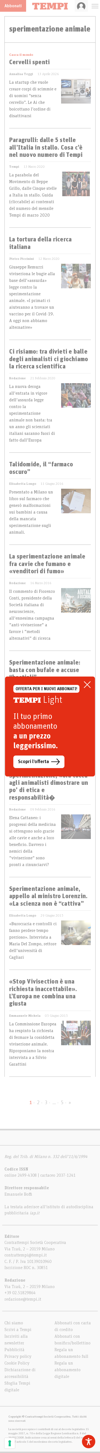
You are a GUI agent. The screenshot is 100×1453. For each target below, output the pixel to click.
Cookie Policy (16, 1363)
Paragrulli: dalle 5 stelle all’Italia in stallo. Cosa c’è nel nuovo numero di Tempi (46, 147)
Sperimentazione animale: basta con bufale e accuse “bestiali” (44, 670)
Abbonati (13, 6)
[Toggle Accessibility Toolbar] (88, 1441)
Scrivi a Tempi (17, 1329)
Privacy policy (17, 1356)
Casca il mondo (21, 54)
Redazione (17, 378)
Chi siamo (13, 1323)
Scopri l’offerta (33, 761)
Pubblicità (14, 1349)
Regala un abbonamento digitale (67, 1370)
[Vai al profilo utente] (81, 6)
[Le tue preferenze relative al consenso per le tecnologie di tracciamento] (9, 1443)
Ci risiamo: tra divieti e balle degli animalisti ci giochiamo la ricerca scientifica (48, 359)
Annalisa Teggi (21, 74)
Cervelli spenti (29, 62)
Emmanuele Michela (25, 1015)
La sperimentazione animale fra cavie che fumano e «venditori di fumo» (47, 564)
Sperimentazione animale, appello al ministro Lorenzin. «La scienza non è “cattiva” (48, 896)
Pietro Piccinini (21, 258)
